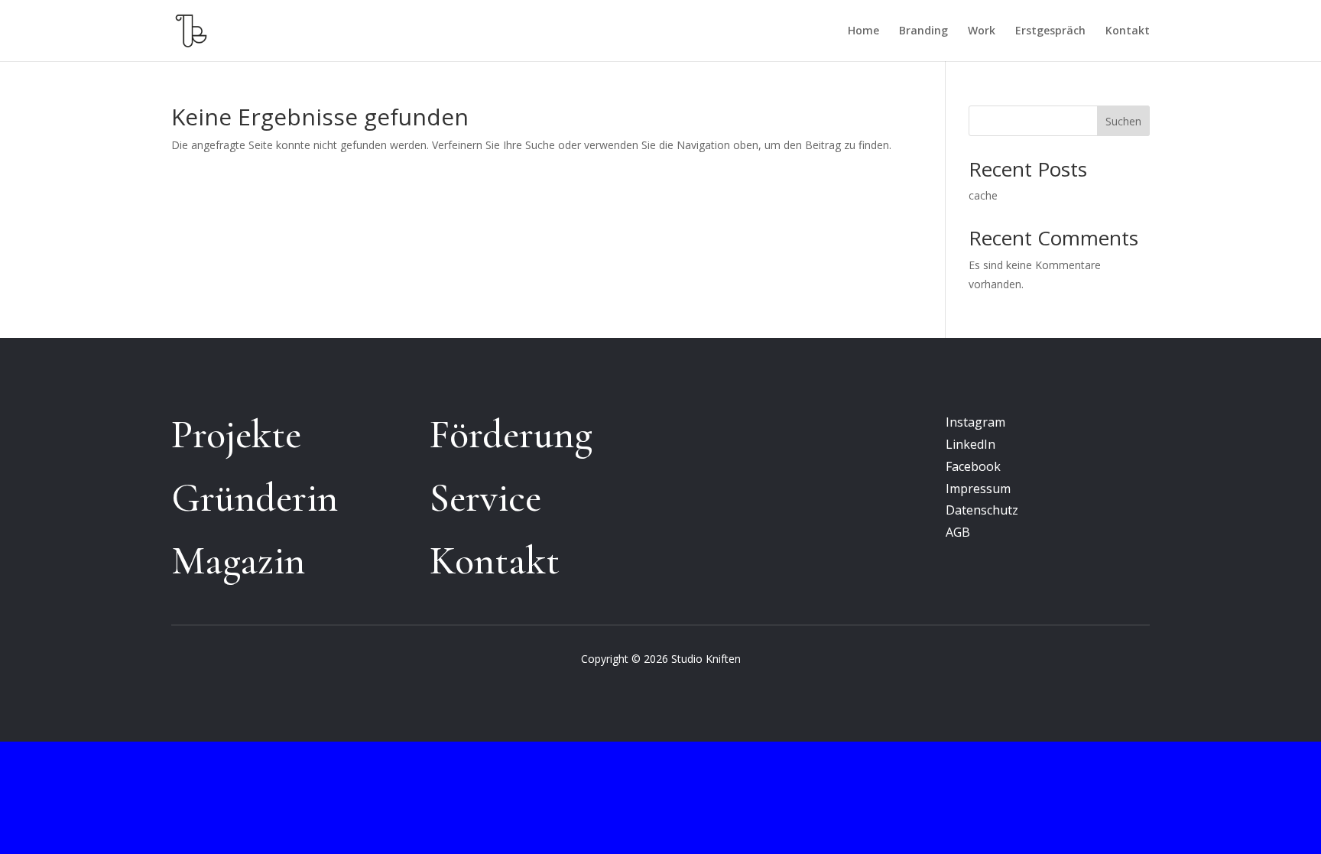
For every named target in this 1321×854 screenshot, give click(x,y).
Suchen (1123, 121)
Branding (923, 31)
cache (983, 195)
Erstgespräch (1050, 31)
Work (981, 31)
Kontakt (1127, 31)
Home (863, 31)
